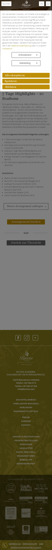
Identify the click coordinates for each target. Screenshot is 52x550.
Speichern (11, 81)
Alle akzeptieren (15, 75)
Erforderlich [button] (25, 55)
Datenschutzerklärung (21, 45)
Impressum (7, 48)
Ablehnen (10, 87)
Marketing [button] (25, 63)
